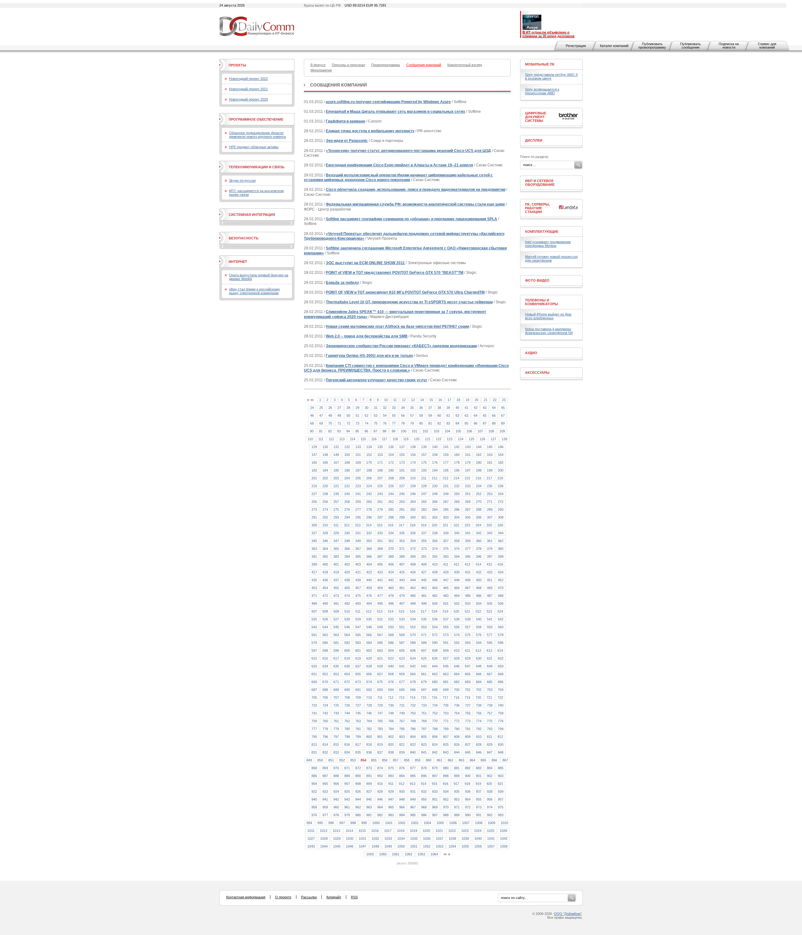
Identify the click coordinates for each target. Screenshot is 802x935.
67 (503, 415)
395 (468, 556)
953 (457, 799)
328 (325, 533)
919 (478, 784)
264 (413, 502)
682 (457, 682)
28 (348, 408)
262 (391, 502)
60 (439, 415)
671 (336, 682)
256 (325, 502)
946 (380, 799)
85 (466, 423)
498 (413, 603)
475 (358, 596)
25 (321, 408)
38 (439, 408)
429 (446, 572)
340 (457, 533)
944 (358, 799)
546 (347, 627)
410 (435, 564)
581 (336, 643)
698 (435, 690)
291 (314, 517)
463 (424, 588)
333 (380, 533)
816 (347, 744)
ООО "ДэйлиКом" (568, 914)
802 (391, 737)
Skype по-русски (242, 180)
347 (336, 541)
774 (479, 721)
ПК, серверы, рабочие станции (537, 208)
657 (380, 674)
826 (457, 744)
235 (489, 486)
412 (456, 564)
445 (424, 580)
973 (479, 807)
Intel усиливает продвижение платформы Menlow (548, 244)
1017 (388, 831)
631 (489, 658)
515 (401, 611)
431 (468, 572)
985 (413, 815)
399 (314, 564)
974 (489, 807)
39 (448, 408)
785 (402, 729)
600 (347, 650)
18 (458, 400)
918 (467, 784)
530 (369, 619)
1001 (389, 823)
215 (467, 478)
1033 (388, 838)
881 (457, 768)
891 (369, 776)
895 (413, 776)
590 (435, 643)
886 (314, 776)
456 (347, 588)
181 (489, 462)
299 (402, 517)
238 (325, 494)
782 (369, 729)
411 (445, 564)
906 (336, 784)
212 (434, 478)
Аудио (531, 353)
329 (336, 533)
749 (402, 713)
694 (391, 690)
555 (446, 627)
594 (479, 643)
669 (314, 682)
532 (391, 619)
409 (424, 564)
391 (424, 556)
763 (358, 721)
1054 (452, 846)
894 (402, 776)
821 (402, 744)
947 (391, 799)
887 (325, 776)
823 (424, 744)
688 (325, 690)
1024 (478, 831)
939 (500, 791)
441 (380, 580)
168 (347, 462)
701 (468, 690)
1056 (478, 846)
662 (435, 674)
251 (468, 494)
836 (369, 752)
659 (402, 674)
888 (336, 776)
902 (489, 776)
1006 (453, 823)
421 (358, 572)
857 (395, 760)
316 (390, 525)
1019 (413, 831)
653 (336, 674)
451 (489, 580)
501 (446, 603)
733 (424, 705)
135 (380, 447)
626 (435, 658)
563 (336, 635)
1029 (337, 838)
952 (446, 799)
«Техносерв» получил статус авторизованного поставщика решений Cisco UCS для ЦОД (408, 151)
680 (435, 682)
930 (402, 791)
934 (446, 791)
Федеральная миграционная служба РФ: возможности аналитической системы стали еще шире (415, 204)
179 (468, 462)
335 (402, 533)
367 (358, 549)
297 (380, 517)
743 (336, 713)
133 (358, 447)
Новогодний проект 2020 (248, 99)
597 (314, 650)
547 (358, 627)
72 (348, 423)
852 (342, 760)
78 (403, 423)
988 (446, 815)
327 (314, 533)
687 (314, 690)
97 (375, 431)
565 (358, 635)
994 (309, 823)
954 (468, 799)
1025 (490, 831)
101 (414, 431)
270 (479, 502)
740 (500, 705)
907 (347, 784)
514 (390, 611)
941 (325, 799)
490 (325, 603)
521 (467, 611)
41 (466, 408)
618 (347, 658)
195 (446, 470)
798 (347, 737)
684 (479, 682)
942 (336, 799)
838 (391, 752)
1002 (401, 823)
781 (358, 729)
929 (391, 791)
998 (353, 823)
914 (423, 784)
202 (325, 478)
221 (336, 486)
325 (489, 525)
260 (369, 502)
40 (457, 408)
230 (435, 486)
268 (457, 502)
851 (331, 760)
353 (402, 541)
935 (457, 791)
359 (468, 541)
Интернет (238, 262)
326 (500, 525)
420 (347, 572)
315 (380, 525)
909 (369, 784)
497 (402, 603)
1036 (426, 838)
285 (446, 509)
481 (424, 596)
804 (413, 737)
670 (325, 682)
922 (314, 791)
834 (347, 752)
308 (500, 517)
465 (446, 588)
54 (385, 415)
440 (369, 580)
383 (336, 556)
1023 (465, 831)
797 (336, 737)
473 (336, 596)
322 (456, 525)
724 (325, 705)
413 (467, 564)
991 (479, 815)
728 (369, 705)
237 (314, 494)
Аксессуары (537, 372)
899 (457, 776)
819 (380, 744)
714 (412, 697)
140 (435, 447)
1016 (375, 831)
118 (395, 439)
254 (500, 494)
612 (478, 650)
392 (435, 556)
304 (457, 517)
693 (380, 690)
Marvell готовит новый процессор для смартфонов (551, 258)
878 (424, 768)
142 (457, 447)
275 (336, 509)
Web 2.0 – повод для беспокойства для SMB (367, 336)
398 (500, 556)
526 (325, 619)
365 (336, 549)
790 (457, 729)
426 (413, 572)
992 (489, 815)
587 (402, 643)
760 (325, 721)
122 (438, 439)
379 (489, 549)
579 (314, 643)
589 (424, 643)
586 (391, 643)
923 (325, 791)
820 (391, 744)
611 (467, 650)
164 (500, 455)
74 (366, 423)
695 (402, 690)
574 (457, 635)
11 (395, 400)
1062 (408, 854)
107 (480, 431)
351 (380, 541)
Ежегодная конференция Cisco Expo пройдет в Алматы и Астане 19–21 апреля (399, 165)
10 (386, 400)
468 (479, 588)
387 (380, 556)
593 (468, 643)
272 (500, 502)
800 (369, 737)
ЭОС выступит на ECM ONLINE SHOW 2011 (365, 263)
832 (325, 752)
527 (336, 619)
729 (380, 705)
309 (314, 525)
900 (468, 776)
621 (380, 658)
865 (483, 760)
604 (391, 650)
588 (413, 643)
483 (446, 596)
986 (424, 815)
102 (425, 431)
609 (446, 650)
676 (391, 682)
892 (380, 776)
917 (456, 784)
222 (347, 486)
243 (380, 494)
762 (347, 721)
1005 (440, 823)
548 (369, 627)
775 (489, 721)
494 (369, 603)
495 (380, 603)
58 (421, 415)
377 (468, 549)
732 (413, 705)
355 (424, 541)
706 (325, 697)
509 (336, 611)
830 (500, 744)
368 (369, 549)
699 (446, 690)
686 (500, 682)
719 (467, 697)
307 (489, 517)
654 (347, 674)
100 (403, 431)
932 (424, 791)
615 (314, 658)
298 (391, 517)
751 (424, 713)
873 (369, 768)
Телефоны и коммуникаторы (541, 302)
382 (325, 556)
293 (336, 517)
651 (314, 674)
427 (424, 572)
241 (358, 494)
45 (503, 408)
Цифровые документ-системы (535, 117)
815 (336, 744)
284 (435, 509)
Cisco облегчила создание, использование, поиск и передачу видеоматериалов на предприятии (415, 189)
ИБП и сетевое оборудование (540, 182)
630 (479, 658)
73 (357, 423)
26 (330, 408)
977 (325, 815)
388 (391, 556)
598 (325, 650)
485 (468, 596)
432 (479, 572)
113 (342, 439)
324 (478, 525)
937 (479, 791)
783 (380, 729)
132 (347, 447)
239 (336, 494)
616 (325, 658)
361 (489, 541)
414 (478, 564)
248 (435, 494)
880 (446, 768)
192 (413, 470)
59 (430, 415)
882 (468, 768)
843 (446, 752)
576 (479, 635)
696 (413, 690)
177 (446, 462)
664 (457, 674)
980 (358, 815)
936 (468, 791)
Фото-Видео (537, 280)
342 (479, 533)
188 (369, 470)
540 (479, 619)
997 (342, 823)
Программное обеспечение (256, 119)
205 (358, 478)
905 (325, 784)
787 (424, 729)
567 (380, 635)
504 (479, 603)
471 (314, 596)
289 (489, 509)
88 (494, 423)
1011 (311, 831)
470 (500, 588)
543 (314, 627)
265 (424, 502)
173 (402, 462)
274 (325, 509)
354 (413, 541)
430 (457, 572)
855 (374, 760)
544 (325, 627)
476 (369, 596)
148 (325, 455)
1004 (427, 823)
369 (380, 549)
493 (358, 603)
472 (325, 596)
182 (500, 462)
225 (380, 486)
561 (314, 635)
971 (457, 807)
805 (424, 737)
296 (369, 517)
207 (380, 478)
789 (446, 729)
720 (478, 697)
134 (369, 447)
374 (435, 549)
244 (391, 494)
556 (457, 627)
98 (384, 431)
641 (402, 666)
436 (325, 580)
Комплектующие (541, 231)
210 (413, 478)
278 (369, 509)
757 (489, 713)
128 (504, 439)
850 (320, 760)
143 (468, 447)
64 (475, 415)
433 (489, 572)
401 (336, 564)
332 (369, 533)
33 (394, 408)
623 (402, 658)
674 (369, 682)
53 (376, 415)
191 (402, 470)
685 (489, 682)
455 (336, 588)
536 (435, 619)
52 (366, 415)
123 (449, 439)
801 (380, 737)
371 (402, 549)
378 (479, 549)
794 (500, 729)
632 (500, 658)
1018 (400, 831)
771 (446, 721)
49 (339, 415)
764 (369, 721)
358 (457, 541)
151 (358, 455)
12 (404, 400)
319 (423, 525)
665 (468, 674)
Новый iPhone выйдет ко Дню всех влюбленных (548, 316)
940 (314, 799)
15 (431, 400)
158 (435, 455)
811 (489, 737)
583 (358, 643)
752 (435, 713)
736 (457, 705)
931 (413, 791)
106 (469, 431)
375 (446, 549)
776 (500, 721)
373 (424, 549)
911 (390, 784)
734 (435, 705)
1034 (401, 838)
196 (457, 470)
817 (358, 744)
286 (457, 509)
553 (424, 627)
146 (500, 447)
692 (369, 690)
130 (325, 447)
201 (314, 478)
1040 (478, 838)
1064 (434, 854)
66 (494, 415)
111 (320, 439)
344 (500, 533)
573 (446, 635)
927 (369, 791)
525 (314, 619)
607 (424, 650)
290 (500, 509)
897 (435, 776)
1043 (311, 846)
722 (500, 697)
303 (446, 517)
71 (339, 423)
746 (369, 713)
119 (406, 439)
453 (314, 588)
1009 (491, 823)
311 (336, 525)
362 (500, 541)
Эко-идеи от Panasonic (347, 140)
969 (435, 807)
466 (457, 588)
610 (457, 650)
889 (347, 776)
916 (445, 784)
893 (391, 776)
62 (457, 415)
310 (325, 525)
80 (421, 423)
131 (336, 447)
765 (380, 721)
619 (358, 658)
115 (363, 439)
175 (424, 462)
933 (435, 791)
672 (347, 682)
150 (347, 455)
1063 (421, 854)
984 (402, 815)
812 (500, 737)
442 (391, 580)
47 (321, 415)
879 (435, 768)
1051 (414, 846)
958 (314, 807)
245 (402, 494)
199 (489, 470)
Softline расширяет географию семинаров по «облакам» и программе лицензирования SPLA (411, 219)
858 (406, 760)
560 (500, 627)
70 (330, 423)
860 (428, 760)
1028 (324, 838)
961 (347, 807)
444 (413, 580)
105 (458, 431)
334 (391, 533)
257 (336, 502)
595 (489, 643)
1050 (401, 846)
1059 (370, 854)
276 (347, 509)
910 (380, 784)
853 (353, 760)
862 (450, 760)
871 (347, 768)
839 (402, 752)
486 (479, 596)
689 (336, 690)
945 (369, 799)
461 (402, 588)
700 (457, 690)
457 (358, 588)
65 (485, 415)
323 (467, 525)
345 (314, 541)
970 (446, 807)
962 (358, 807)
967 (413, 807)
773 (468, 721)
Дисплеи (533, 140)
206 (369, 478)
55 (394, 415)
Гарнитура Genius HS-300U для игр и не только (369, 355)
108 (491, 431)
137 (402, 447)
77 (394, 423)
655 (358, 674)
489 (314, 603)
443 (402, 580)
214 (456, 478)
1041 (491, 838)
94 (348, 431)
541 (489, 619)
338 (435, 533)
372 (413, 549)
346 (325, 541)
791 (468, 729)
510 (347, 611)
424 (391, 572)
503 (468, 603)
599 (336, 650)
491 (336, 603)
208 (391, 478)
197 (468, 470)
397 (489, 556)
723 (314, 705)
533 (402, 619)
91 (321, 431)
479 (402, 596)
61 (448, 415)
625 (424, 658)
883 (479, 768)
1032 (375, 838)
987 (435, 815)
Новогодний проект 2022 (248, 79)
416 (500, 564)
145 (489, 447)
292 (325, 517)
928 (380, 791)
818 (369, 744)
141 (446, 447)
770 (435, 721)
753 (446, 713)
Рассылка (309, 897)
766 (391, 721)
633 (314, 666)
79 (412, 423)
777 (314, 729)
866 (494, 760)
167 (336, 462)
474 (347, 596)
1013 (336, 831)
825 (446, 744)
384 (347, 556)
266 (435, 502)
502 (457, 603)
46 (312, 415)
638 (369, 666)
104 (447, 431)
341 (468, 533)
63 (466, 415)
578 (500, 635)
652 (325, 674)
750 (413, 713)
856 (385, 760)
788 (435, 729)
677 (402, 682)
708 (347, 697)
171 (380, 462)
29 (357, 408)
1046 (349, 846)
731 (402, 705)
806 (435, 737)
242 (369, 494)
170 (369, 462)
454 (325, 588)
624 (413, 658)
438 (347, 580)
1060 (383, 854)
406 (391, 564)
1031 (362, 838)
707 (336, 697)
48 (330, 415)
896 (424, 776)
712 (390, 697)
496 (391, 603)
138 (413, 447)
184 (325, 470)
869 (325, 768)
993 (500, 815)
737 (468, 705)
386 (369, 556)
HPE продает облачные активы (254, 147)
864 (472, 760)
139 (424, 447)
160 (457, 455)
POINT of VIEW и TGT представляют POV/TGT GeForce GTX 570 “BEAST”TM (394, 272)
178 (457, 462)
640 (391, 666)
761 (336, 721)
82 (439, 423)
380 (500, 549)
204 (347, 478)
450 (479, 580)
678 (413, 682)
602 (369, 650)
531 (380, 619)
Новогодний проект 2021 (248, 89)
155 (402, 455)
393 (446, 556)
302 (435, 517)
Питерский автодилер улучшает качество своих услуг (376, 380)
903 (500, 776)
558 (479, 627)
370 (391, 549)
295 (358, 517)
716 (434, 697)
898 (446, 776)
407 (402, 564)
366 (347, 549)
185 (336, 470)
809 (468, 737)
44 (494, 408)
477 (380, 596)
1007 (466, 823)
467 (468, 588)
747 (380, 713)
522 (478, 611)
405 (380, 564)
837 (380, 752)
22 (495, 400)
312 (347, 525)
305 (468, 517)
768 (413, 721)
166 (325, 462)
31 (376, 408)
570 (413, 635)
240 (347, 494)
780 (347, 729)
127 (493, 439)
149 (336, 455)
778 (325, 729)
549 (380, 627)
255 (314, 502)
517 (423, 611)
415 (489, 564)
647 (468, 666)
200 (500, 470)
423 (380, 572)
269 (468, 502)
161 (468, 455)
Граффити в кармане (345, 121)
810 (479, 737)
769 (424, 721)
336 (413, 533)
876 (402, 768)
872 (358, 768)
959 (325, 807)
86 (475, 423)
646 (457, 666)
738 (479, 705)
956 (489, 799)
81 (430, 423)
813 (314, 744)
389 (402, 556)
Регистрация (576, 46)
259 (358, 502)
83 (448, 423)
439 (358, 580)
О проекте (283, 897)
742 (325, 713)
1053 (439, 846)
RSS (354, 897)
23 (504, 400)
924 (336, 791)
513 (380, 611)
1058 (504, 846)
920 (489, 784)
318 (412, 525)
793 (489, 729)
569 (402, 635)
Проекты (237, 65)
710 (369, 697)
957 (500, 799)
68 (312, 423)
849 (309, 760)
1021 (439, 831)
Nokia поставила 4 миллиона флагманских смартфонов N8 (549, 331)
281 (402, 509)
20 (476, 400)
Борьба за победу (342, 282)
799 (358, 737)
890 (358, 776)
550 (391, 627)
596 (500, 643)
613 (489, 650)
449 (468, 580)
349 (358, 541)
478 (391, 596)
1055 (465, 846)
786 (413, 729)
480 (413, 596)
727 (358, 705)
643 (424, 666)
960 (336, 807)
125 (471, 439)
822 (413, 744)
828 (479, 744)
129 (314, 447)
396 (479, 556)
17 (449, 400)
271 (489, 502)
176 (435, 462)
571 (424, 635)
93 (339, 431)
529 (358, 619)
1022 (452, 831)
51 (357, 415)
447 (446, 580)
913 (412, 784)
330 (347, 533)
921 (500, 784)
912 (401, 784)
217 (489, 478)
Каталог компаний (614, 46)
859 (417, 760)
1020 (426, 831)
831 (314, 752)
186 (347, 470)
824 (435, 744)
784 (391, 729)
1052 (426, 846)
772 (457, 721)
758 (500, 713)
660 (413, 674)
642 (413, 666)
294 (347, 517)
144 (479, 447)
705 (314, 697)
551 (402, 627)
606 (413, 650)
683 (468, 682)
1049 (388, 846)
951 (435, 799)
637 (358, 666)
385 (358, 556)
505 (489, 603)
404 (369, 564)
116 (374, 439)
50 (348, 415)
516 (412, 611)
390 (413, 556)
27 (339, 408)
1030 (349, 838)
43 (485, 408)
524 (500, 611)
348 (347, 541)
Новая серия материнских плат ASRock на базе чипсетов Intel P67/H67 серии (397, 326)
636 (347, 666)
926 (358, 791)
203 (336, 478)
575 (468, 635)
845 (468, 752)
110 (310, 439)
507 (314, 611)
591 (446, 643)
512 (369, 611)
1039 (465, 838)
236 (500, 486)
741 (314, 713)
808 (457, 737)
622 (391, 658)
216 (478, 478)
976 (314, 815)
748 (391, 713)
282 (413, 509)
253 (489, 494)
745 (358, 713)
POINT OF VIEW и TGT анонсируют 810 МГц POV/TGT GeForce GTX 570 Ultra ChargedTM (405, 292)
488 (500, 596)
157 (424, 455)
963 (369, 807)
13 (413, 400)
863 (461, 760)
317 (401, 525)
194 (435, 470)
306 (479, 517)
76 (385, 423)
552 (413, 627)
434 (500, 572)
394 (457, 556)
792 (479, 729)
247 (424, 494)
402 (347, 564)
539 (468, 619)
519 (445, 611)
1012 (323, 831)
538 (457, 619)
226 (391, 486)
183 (314, 470)
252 (479, 494)
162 (479, 455)
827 (468, 744)
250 (457, 494)
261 (380, 502)
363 (314, 549)
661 (424, 674)
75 (376, 423)
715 (423, 697)
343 (489, 533)
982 (380, 815)
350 (369, 541)
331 (358, 533)
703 (489, 690)
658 (391, 674)
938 (489, 791)
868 (314, 768)
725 (336, 705)
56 (403, 415)
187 (358, 470)
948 (402, 799)
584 (369, 643)
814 (325, 744)
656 (369, 674)
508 (325, 611)
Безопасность (243, 238)
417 (314, 572)
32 (385, 408)
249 (446, 494)
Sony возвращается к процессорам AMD (542, 91)
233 (468, 486)
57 (412, 415)
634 (325, 666)
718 (456, 697)
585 (380, 643)
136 (391, 447)
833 (336, 752)
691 (358, 690)
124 (460, 439)
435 (314, 580)
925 (347, 791)
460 (391, 588)
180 (479, 462)
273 (314, 509)
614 (500, 650)
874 (380, 768)
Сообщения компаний (338, 84)
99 (393, 431)
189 (380, 470)
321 (445, 525)
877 (413, 768)
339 (446, 533)
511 (358, 611)
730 (391, 705)
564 (347, 635)
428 (435, 572)
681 (446, 682)
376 (457, 549)
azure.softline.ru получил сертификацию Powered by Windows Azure (388, 102)
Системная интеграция (252, 215)
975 (500, 807)
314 (369, 525)
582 (347, 643)
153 (380, 455)
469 (489, 588)
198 (479, 470)
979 (347, 815)
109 (502, 431)
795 (314, 737)
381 (314, 556)
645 (446, 666)
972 (468, 807)
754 (457, 713)
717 (445, 697)
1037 (439, 838)
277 (358, 509)
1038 (452, 838)
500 (435, 603)
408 (413, 564)
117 (384, 439)
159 (446, 455)
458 (369, 588)
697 (424, 690)
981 (369, 815)
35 (412, 408)
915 (434, 784)
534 (413, 619)
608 (435, 650)
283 (424, 509)
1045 (337, 846)
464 (435, 588)
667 (489, 674)
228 (413, 486)
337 (424, 533)
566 (369, 635)
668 (500, 674)
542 (500, 619)
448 (457, 580)
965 (391, 807)
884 (489, 768)
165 (314, 462)
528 (347, 619)
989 (457, 815)
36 (421, 408)
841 (424, 752)
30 (366, 408)
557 (468, 627)
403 (358, 564)
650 (500, 666)
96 (366, 431)
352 (391, 541)
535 (424, 619)
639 (380, 666)
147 (314, 455)
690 (347, 690)
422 (369, 572)
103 (436, 431)
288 (479, 509)
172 (391, 462)
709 (358, 697)
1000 (376, 823)
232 (457, 486)
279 (380, 509)
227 (402, 486)
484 (457, 596)
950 (424, 799)
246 (413, 494)
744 (347, 713)
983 (391, 815)
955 (479, 799)
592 (457, 643)
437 (336, 580)
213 (445, 478)
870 (336, 768)
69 (321, 423)
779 (336, 729)
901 (479, 776)
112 (331, 439)
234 (479, 486)
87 (485, 423)
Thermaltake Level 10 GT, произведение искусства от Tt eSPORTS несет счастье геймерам (409, 302)
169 (358, 462)
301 (424, 517)
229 (424, 486)
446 (435, 580)
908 (358, 784)
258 (347, 502)
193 (424, 470)
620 (369, 658)
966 (402, 807)
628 (457, 658)
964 (380, 807)
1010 (504, 823)
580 (325, 643)
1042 (504, 838)
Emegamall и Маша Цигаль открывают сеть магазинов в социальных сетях (395, 111)
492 (347, 603)
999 (364, 823)
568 (391, 635)
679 (424, 682)
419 (336, 572)
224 (369, 486)
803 (402, 737)
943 (347, 799)
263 (402, 502)
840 (413, 752)
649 (489, 666)
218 (500, 478)
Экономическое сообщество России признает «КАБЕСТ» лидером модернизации (401, 346)
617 (336, 658)
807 (446, 737)
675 (380, 682)
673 (358, 682)
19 (467, 400)
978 (336, 815)
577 (489, 635)
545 (336, 627)
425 (402, 572)
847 (489, 752)
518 (434, 611)
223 (358, 486)
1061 (395, 854)
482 (435, 596)
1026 (503, 831)
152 (369, 455)
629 (468, 658)
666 (479, 674)
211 (423, 478)
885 (500, 768)
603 (380, 650)
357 (446, 541)
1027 (311, 838)
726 (347, 705)
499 (424, 603)
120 (416, 439)
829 (489, 744)
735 (446, 705)
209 (402, 478)
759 (314, 721)
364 (325, 549)
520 (456, 611)
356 (435, 541)
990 (468, 815)
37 (430, 408)
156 (413, 455)
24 (312, 408)
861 (439, 760)
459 (380, 588)
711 (380, 697)
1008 (478, 823)
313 (358, 525)
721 (489, 697)
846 (479, 752)
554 (435, 627)
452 (500, 580)
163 (489, 455)
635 (336, 666)
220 (325, 486)
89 (503, 423)
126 (482, 439)
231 (446, 486)
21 (485, 400)
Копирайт (333, 897)
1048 (375, 846)
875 (391, 768)
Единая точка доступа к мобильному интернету (370, 131)
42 (475, 408)
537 (446, 619)
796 (325, 737)
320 (434, 525)
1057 (491, 846)
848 (500, 752)
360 (479, 541)
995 (320, 823)
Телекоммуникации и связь (256, 167)
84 (457, 423)
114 (352, 439)
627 (446, 658)
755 (468, 713)
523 (489, 611)
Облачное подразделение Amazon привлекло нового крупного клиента (257, 134)
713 (401, 697)
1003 (414, 823)
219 (314, 486)
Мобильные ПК (540, 64)
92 (330, 431)
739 (489, 705)
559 (489, 627)
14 (422, 400)
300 (413, 517)
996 (331, 823)
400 (325, 564)
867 (505, 760)
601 (358, 650)
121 (427, 439)
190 (391, 470)
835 (358, 752)
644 (435, 666)
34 (403, 408)
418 (325, 572)
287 (468, 509)
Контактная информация (245, 897)
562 (325, 635)
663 (446, 674)
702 (479, 690)
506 (500, 603)
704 (500, 690)
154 (391, 455)
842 (435, 752)
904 (314, 784)
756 (479, 713)
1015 (362, 831)
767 (402, 721)
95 (357, 431)
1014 (349, 831)
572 (435, 635)
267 (446, 502)
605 (402, 650)
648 (479, 666)
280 (391, 509)
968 (424, 807)
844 (457, 752)
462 (413, 588)
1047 (362, 846)
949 (413, 799)
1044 (324, 846)
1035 (414, 838)
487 (489, 596)
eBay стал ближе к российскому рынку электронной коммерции (254, 291)
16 (440, 400)
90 (312, 431)
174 (413, 462)
